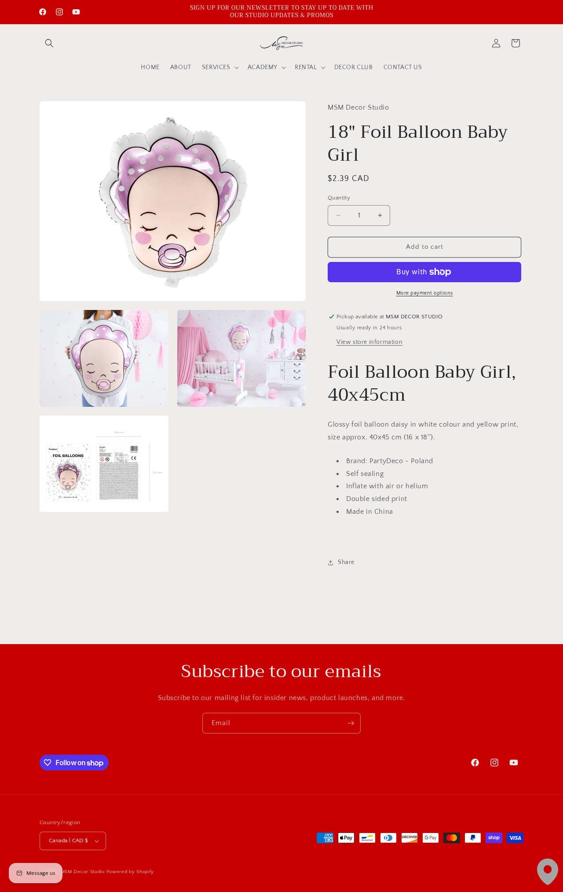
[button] (49, 43)
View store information (369, 342)
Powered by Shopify (130, 871)
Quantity (339, 198)
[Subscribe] (350, 723)
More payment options (424, 293)
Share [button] (346, 562)
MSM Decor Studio (83, 871)
